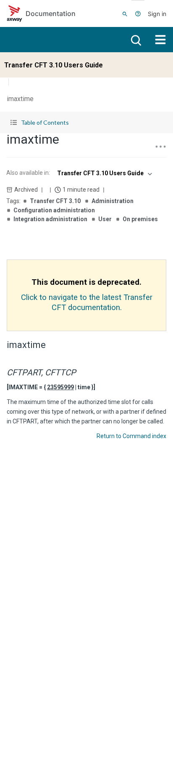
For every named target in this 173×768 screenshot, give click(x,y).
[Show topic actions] (160, 146)
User (105, 219)
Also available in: (28, 172)
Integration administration (50, 219)
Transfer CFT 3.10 (55, 201)
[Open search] (135, 39)
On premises (140, 219)
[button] (86, 122)
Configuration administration (54, 210)
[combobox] (103, 173)
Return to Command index (131, 436)
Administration (113, 201)
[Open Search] (124, 13)
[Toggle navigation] (160, 39)
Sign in (157, 13)
